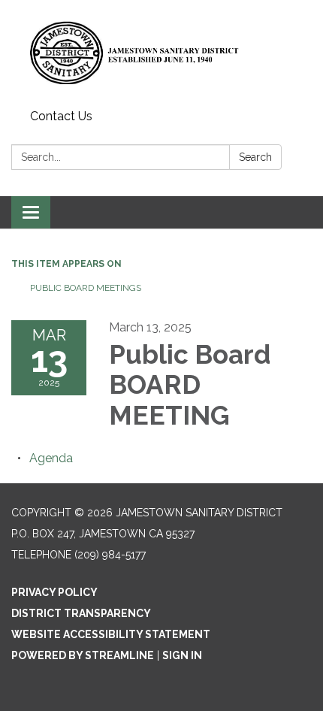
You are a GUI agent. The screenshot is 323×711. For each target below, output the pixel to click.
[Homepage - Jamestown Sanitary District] (161, 52)
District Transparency (81, 613)
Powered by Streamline (82, 655)
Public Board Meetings (85, 288)
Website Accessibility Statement (110, 634)
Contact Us (61, 116)
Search (255, 157)
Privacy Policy (54, 592)
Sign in (182, 655)
